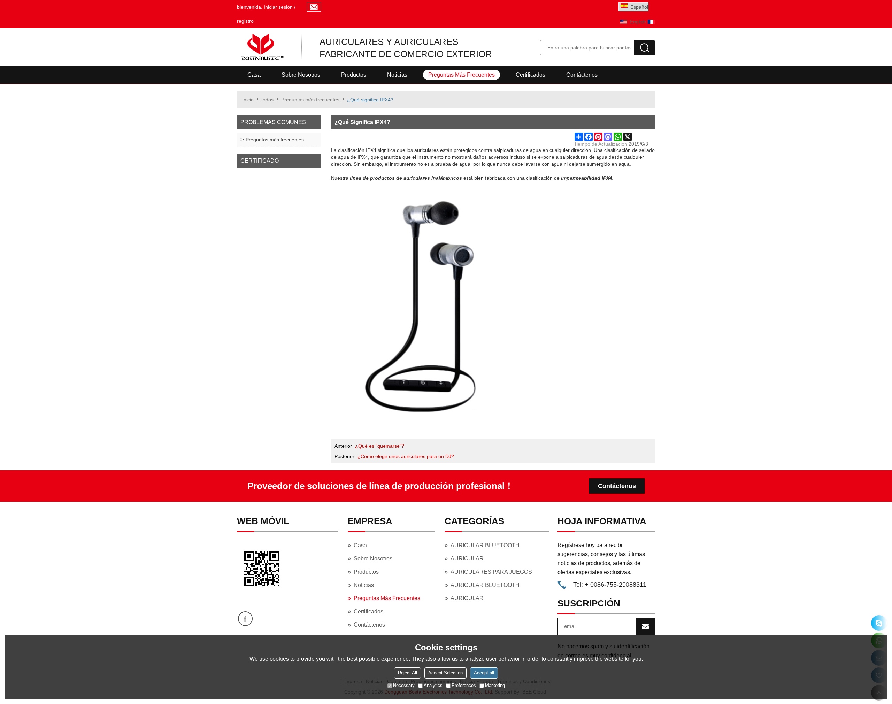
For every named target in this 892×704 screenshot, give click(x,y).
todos (267, 99)
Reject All (407, 672)
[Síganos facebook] (245, 618)
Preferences (464, 685)
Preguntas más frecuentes (461, 75)
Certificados (530, 75)
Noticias (397, 75)
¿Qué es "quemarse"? (379, 446)
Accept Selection (445, 672)
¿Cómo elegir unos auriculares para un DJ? (405, 456)
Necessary (404, 685)
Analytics (433, 685)
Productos (353, 75)
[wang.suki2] (879, 623)
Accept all (484, 672)
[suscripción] (645, 626)
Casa (254, 75)
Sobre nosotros (301, 75)
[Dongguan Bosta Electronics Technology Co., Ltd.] (262, 47)
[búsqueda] (644, 47)
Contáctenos (582, 75)
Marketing (495, 685)
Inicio (248, 99)
